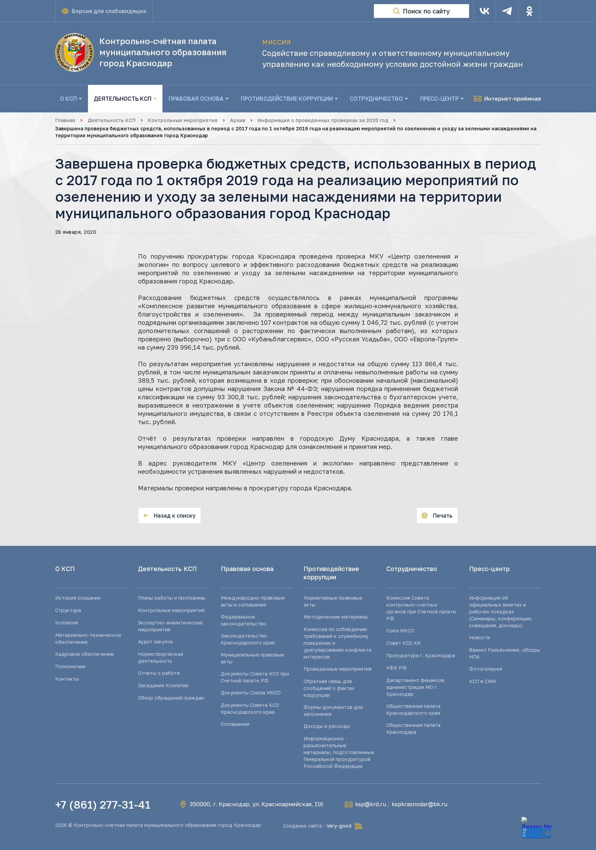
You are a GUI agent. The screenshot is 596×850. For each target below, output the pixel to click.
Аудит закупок (155, 641)
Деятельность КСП (112, 120)
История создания (77, 598)
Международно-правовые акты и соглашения (253, 601)
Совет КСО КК (403, 643)
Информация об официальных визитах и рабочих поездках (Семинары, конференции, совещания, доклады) (501, 611)
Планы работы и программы (172, 598)
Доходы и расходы (327, 726)
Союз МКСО (400, 630)
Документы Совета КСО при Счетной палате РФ (255, 677)
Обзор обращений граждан (171, 698)
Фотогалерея (485, 669)
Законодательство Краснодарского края (248, 639)
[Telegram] (507, 11)
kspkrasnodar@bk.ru (419, 804)
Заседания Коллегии (163, 685)
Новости (479, 637)
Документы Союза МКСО (251, 693)
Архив (237, 120)
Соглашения (235, 724)
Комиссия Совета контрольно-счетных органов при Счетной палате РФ (421, 608)
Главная (65, 120)
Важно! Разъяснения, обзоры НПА (504, 653)
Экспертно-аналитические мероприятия (170, 626)
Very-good (339, 826)
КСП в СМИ (482, 681)
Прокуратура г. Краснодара (420, 655)
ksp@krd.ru (370, 804)
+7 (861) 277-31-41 (102, 804)
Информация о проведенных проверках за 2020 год (323, 120)
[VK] (485, 11)
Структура (68, 610)
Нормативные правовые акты (333, 601)
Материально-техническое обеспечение (88, 638)
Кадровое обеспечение (84, 654)
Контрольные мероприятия (183, 120)
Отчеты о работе (159, 673)
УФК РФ (396, 668)
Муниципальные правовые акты (252, 658)
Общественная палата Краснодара (413, 728)
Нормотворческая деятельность (160, 657)
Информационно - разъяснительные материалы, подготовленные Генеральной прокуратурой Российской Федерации (339, 752)
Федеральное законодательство (243, 620)
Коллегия (66, 623)
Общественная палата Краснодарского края (413, 709)
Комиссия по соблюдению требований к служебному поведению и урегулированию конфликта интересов (337, 643)
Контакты (67, 679)
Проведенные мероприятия (337, 669)
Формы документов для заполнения (333, 710)
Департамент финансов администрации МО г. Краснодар (415, 687)
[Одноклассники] (529, 11)
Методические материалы (336, 617)
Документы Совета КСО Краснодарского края (250, 708)
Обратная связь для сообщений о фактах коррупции (329, 688)
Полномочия (70, 666)
